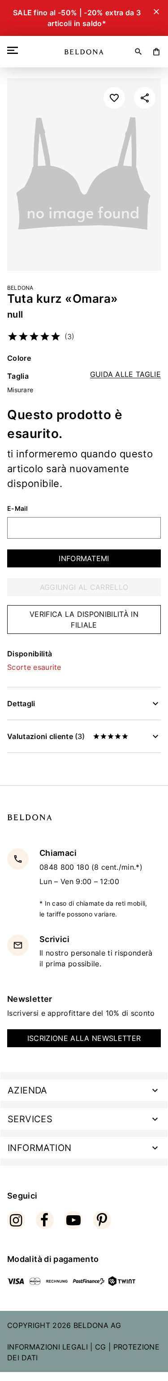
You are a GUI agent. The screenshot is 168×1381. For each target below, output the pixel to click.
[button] (144, 98)
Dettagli (21, 703)
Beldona (20, 287)
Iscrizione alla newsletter (84, 1038)
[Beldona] (84, 52)
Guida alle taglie (125, 374)
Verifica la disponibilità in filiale (84, 619)
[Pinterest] (102, 1220)
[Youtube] (73, 1220)
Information (39, 1147)
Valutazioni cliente (46, 736)
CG (100, 1346)
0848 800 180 (65, 867)
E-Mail (17, 508)
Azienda (27, 1090)
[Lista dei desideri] (114, 98)
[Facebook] (45, 1220)
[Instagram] (16, 1220)
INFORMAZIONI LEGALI (47, 1346)
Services (30, 1119)
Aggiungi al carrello (84, 587)
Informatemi (84, 558)
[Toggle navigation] (14, 50)
